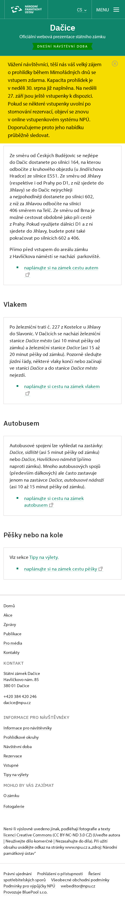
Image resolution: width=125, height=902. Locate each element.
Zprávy (9, 624)
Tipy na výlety (15, 774)
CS (80, 10)
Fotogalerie (13, 806)
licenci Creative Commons (27, 835)
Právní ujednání (18, 873)
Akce (7, 615)
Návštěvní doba (17, 746)
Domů (9, 605)
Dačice (62, 27)
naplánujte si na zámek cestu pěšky (60, 569)
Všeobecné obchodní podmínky (80, 879)
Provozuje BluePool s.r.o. (25, 892)
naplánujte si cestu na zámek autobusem (54, 501)
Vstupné (11, 765)
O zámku (11, 795)
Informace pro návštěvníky (27, 728)
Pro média (12, 643)
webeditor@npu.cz (78, 886)
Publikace (12, 633)
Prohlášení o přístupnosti (60, 873)
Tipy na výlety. (44, 557)
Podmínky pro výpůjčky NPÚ (29, 886)
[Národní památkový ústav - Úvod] (26, 9)
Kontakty (11, 652)
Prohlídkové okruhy (21, 737)
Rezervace (12, 756)
